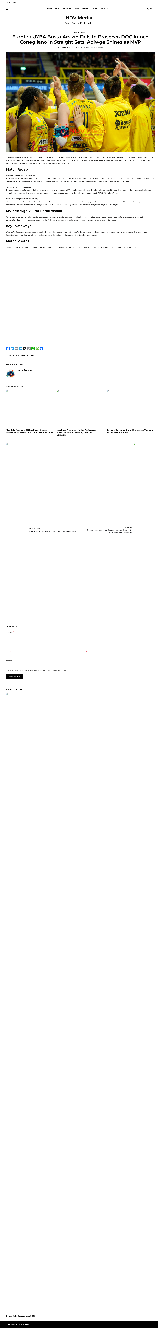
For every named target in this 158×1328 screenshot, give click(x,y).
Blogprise (29, 1324)
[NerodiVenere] (10, 373)
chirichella (32, 355)
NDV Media (79, 17)
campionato (21, 355)
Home (49, 8)
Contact (94, 8)
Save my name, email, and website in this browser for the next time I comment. (38, 670)
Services (67, 8)
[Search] (151, 8)
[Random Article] (148, 9)
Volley (83, 32)
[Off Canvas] (7, 9)
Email (84, 652)
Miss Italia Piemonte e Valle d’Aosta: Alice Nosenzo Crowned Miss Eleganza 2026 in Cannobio (76, 432)
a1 (14, 355)
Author (104, 8)
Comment (10, 632)
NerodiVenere (65, 47)
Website (9, 661)
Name (8, 652)
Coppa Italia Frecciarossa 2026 (20, 1316)
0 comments (98, 47)
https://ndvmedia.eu (23, 374)
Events (85, 8)
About (57, 8)
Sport (76, 8)
